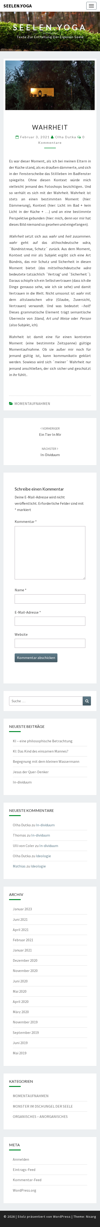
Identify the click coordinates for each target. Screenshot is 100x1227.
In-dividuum (22, 782)
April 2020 (21, 1001)
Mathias (19, 866)
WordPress (62, 1216)
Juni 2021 (20, 919)
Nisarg (91, 1216)
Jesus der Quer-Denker (31, 772)
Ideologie (43, 856)
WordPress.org (24, 1190)
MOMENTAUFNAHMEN (32, 403)
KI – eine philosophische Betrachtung (43, 741)
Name (21, 590)
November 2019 (25, 1022)
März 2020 (21, 1011)
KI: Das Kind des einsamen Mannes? (40, 751)
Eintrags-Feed (24, 1169)
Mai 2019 (20, 1053)
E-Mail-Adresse (28, 612)
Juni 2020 (20, 981)
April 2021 (21, 929)
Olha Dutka (65, 137)
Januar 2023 (22, 909)
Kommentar (26, 521)
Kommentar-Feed (27, 1179)
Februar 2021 (23, 940)
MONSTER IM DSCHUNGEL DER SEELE (43, 1106)
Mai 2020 (20, 991)
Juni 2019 (20, 1042)
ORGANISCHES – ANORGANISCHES (40, 1116)
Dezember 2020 (25, 960)
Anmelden (21, 1159)
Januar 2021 (22, 950)
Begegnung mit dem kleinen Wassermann (46, 761)
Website (21, 634)
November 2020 (25, 970)
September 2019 (26, 1032)
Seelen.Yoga (17, 6)
